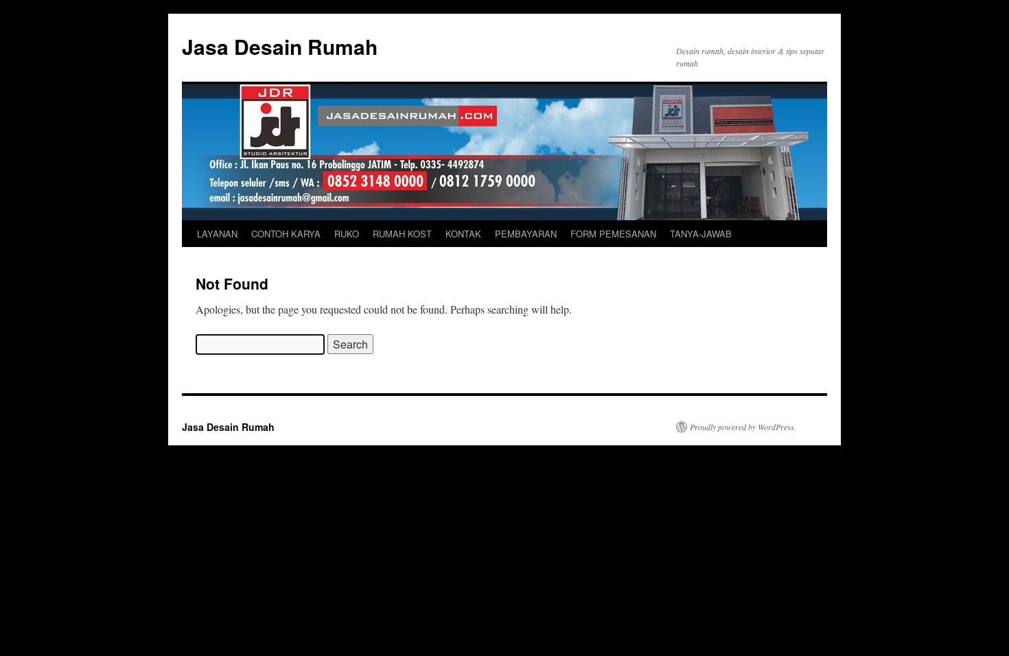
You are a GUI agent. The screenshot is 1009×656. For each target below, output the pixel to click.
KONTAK (463, 233)
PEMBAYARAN (526, 233)
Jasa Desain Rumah (280, 46)
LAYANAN (217, 233)
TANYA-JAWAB (701, 233)
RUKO (346, 233)
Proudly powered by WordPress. (743, 426)
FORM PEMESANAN (613, 233)
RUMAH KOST (402, 233)
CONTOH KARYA (286, 233)
